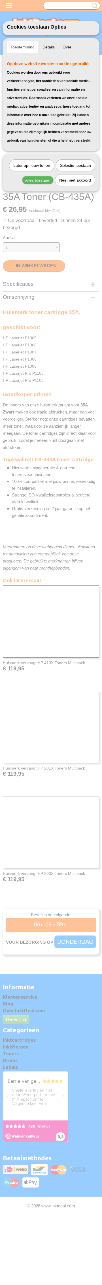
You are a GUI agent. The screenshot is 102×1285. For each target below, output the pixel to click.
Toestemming (22, 47)
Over (67, 47)
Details (48, 47)
